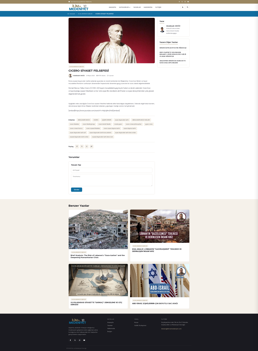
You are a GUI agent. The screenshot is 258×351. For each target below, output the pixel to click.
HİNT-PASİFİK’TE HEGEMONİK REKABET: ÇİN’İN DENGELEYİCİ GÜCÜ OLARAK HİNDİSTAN (173, 54)
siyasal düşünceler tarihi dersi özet (102, 137)
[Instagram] (185, 2)
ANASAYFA (112, 7)
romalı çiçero (118, 124)
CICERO (96, 120)
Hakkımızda (111, 328)
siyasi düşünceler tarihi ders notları (125, 132)
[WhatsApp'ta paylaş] (87, 146)
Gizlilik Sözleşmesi (140, 325)
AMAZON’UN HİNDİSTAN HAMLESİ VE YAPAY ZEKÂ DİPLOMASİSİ (173, 62)
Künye (136, 322)
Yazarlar (110, 325)
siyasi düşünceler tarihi (122, 120)
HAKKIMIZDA (148, 7)
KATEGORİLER (124, 7)
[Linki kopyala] (91, 146)
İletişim (109, 331)
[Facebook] (179, 2)
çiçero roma (148, 124)
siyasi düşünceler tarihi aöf (78, 132)
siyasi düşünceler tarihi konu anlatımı (100, 132)
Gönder (76, 190)
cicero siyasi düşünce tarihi (112, 128)
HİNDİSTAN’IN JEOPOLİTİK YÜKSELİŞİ (173, 48)
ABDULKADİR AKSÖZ (84, 120)
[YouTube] (188, 2)
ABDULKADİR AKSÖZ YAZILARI (141, 120)
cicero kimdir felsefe (104, 124)
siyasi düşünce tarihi (130, 128)
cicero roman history (76, 128)
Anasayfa (72, 14)
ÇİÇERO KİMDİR (106, 120)
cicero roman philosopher (133, 124)
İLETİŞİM (158, 7)
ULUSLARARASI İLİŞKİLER (85, 14)
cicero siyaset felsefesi (93, 128)
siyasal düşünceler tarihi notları (79, 137)
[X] (182, 2)
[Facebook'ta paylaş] (77, 146)
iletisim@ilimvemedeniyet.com (171, 329)
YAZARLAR (137, 7)
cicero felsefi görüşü (89, 124)
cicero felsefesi (74, 124)
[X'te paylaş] (82, 146)
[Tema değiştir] (183, 7)
